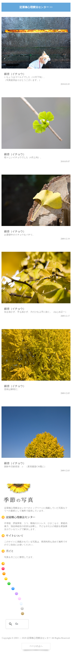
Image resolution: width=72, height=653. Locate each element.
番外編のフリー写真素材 (18, 613)
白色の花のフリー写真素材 (18, 603)
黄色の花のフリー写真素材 (18, 579)
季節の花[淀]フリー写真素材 (18, 494)
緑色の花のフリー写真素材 (18, 583)
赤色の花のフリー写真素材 (18, 569)
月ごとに (18, 551)
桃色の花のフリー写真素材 (18, 598)
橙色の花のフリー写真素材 (18, 574)
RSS (18, 564)
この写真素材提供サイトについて (18, 536)
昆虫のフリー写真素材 (18, 608)
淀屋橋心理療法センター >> (36, 7)
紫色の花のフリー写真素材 (18, 593)
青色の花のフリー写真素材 (18, 588)
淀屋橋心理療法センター (18, 517)
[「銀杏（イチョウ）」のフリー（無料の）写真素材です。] (36, 70)
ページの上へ (36, 646)
